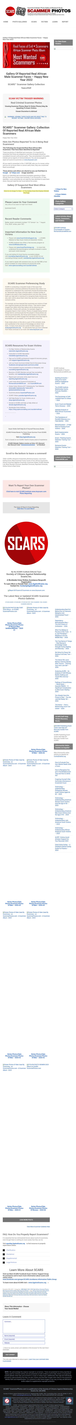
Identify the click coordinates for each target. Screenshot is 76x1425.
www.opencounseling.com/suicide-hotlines (23, 265)
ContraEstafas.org (60, 756)
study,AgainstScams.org (13, 328)
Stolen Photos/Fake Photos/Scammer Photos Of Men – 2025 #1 (14, 1208)
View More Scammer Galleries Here (38, 1227)
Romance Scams (33, 1295)
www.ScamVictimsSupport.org (27, 238)
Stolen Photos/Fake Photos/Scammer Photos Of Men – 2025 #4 (38, 903)
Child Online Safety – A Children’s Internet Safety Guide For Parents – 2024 (63, 847)
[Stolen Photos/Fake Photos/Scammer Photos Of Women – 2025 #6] (38, 1133)
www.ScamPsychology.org (25, 247)
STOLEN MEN (17, 602)
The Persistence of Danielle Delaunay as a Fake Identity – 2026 (62, 419)
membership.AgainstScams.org (33, 258)
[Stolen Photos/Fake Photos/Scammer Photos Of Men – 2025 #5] (14, 828)
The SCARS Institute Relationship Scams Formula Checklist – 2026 (61, 390)
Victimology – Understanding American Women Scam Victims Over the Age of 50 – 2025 (63, 801)
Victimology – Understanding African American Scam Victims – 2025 (63, 830)
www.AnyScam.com (36, 329)
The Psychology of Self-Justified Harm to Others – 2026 (63, 398)
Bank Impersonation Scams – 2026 (61, 433)
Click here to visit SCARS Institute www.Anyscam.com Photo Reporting (26, 492)
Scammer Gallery (42, 1295)
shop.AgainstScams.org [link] (27, 437)
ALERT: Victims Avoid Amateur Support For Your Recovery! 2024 (62, 839)
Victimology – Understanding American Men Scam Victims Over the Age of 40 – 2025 (63, 812)
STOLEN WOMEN (9, 602)
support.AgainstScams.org (20, 360)
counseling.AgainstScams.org (18, 256)
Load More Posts (26, 1220)
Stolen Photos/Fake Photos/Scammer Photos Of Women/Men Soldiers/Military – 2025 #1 (14, 626)
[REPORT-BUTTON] (26, 590)
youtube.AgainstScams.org (27, 395)
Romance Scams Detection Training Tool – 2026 (63, 447)
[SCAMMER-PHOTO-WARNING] (26, 117)
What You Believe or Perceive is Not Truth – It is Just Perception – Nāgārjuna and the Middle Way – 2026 (63, 633)
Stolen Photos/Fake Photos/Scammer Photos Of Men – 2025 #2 (38, 1055)
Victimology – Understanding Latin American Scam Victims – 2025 (63, 821)
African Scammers (37, 1290)
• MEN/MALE (24, 1289)
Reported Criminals (13, 1295)
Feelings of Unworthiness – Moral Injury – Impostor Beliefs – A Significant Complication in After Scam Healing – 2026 (63, 686)
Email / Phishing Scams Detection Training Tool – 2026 (63, 440)
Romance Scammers (24, 1295)
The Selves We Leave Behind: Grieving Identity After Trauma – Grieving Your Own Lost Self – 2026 (63, 663)
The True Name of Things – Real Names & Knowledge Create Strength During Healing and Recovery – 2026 (63, 644)
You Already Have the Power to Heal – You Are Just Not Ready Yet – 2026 (63, 698)
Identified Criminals (23, 1292)
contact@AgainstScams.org (23, 1395)
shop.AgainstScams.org (16, 400)
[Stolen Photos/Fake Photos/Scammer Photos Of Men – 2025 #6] (38, 676)
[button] (38, 25)
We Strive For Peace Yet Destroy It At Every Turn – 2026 (63, 654)
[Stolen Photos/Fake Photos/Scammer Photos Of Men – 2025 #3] (14, 980)
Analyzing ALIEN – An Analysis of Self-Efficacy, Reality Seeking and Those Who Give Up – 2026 (63, 674)
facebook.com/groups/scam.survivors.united (23, 365)
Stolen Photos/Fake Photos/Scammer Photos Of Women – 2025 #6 (38, 1208)
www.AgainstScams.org (38, 584)
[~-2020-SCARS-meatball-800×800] (26, 520)
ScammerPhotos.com (27, 393)
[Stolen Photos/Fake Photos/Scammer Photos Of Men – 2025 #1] (14, 1133)
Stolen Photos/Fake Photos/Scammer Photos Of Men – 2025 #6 (38, 751)
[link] (28, 445)
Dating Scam (45, 1290)
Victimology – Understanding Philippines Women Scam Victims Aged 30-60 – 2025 (62, 790)
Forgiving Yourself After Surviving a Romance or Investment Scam (63, 781)
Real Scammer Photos (23, 1290)
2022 (31, 1289)
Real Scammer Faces (39, 1293)
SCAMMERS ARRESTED (26, 604)
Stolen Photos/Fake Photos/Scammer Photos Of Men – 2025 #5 (14, 903)
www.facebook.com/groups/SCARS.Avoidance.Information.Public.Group (30, 1279)
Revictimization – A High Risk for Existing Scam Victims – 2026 (63, 426)
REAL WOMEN (43, 602)
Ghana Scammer (14, 1292)
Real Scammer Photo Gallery (10, 1290)
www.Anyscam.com (30, 160)
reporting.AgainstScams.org (18, 379)
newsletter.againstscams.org (18, 356)
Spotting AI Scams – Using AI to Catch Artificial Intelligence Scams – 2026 (62, 380)
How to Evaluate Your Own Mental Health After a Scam (63, 764)
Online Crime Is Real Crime (19, 1293)
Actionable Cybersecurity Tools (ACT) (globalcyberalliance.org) (21, 389)
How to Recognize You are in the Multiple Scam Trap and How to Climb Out (63, 772)
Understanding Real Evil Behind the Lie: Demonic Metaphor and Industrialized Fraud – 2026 (63, 613)
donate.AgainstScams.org (17, 405)
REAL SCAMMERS (35, 602)
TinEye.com (15, 173)
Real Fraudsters (30, 1293)
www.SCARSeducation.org (17, 244)
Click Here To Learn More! (25, 509)
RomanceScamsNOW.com (17, 383)
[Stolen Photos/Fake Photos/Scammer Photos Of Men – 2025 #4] (38, 828)
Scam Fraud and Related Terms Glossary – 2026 (63, 405)
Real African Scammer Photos (41, 1289)
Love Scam (31, 1292)
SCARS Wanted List (7, 1296)
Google (5, 173)
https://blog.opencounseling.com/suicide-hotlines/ (25, 409)
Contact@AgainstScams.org (31, 586)
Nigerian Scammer (7, 1293)
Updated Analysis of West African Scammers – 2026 (63, 411)
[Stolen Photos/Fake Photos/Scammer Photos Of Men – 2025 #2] (38, 980)
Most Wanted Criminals (40, 1292)
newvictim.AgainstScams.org (18, 351)
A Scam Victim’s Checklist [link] (60, 195)
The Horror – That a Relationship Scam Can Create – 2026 (62, 706)
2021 (28, 1289)
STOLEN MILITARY (25, 602)
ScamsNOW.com (36, 383)
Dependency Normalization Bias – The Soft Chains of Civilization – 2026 (62, 623)
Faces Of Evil (6, 1292)
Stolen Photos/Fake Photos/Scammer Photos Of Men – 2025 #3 (14, 1055)
